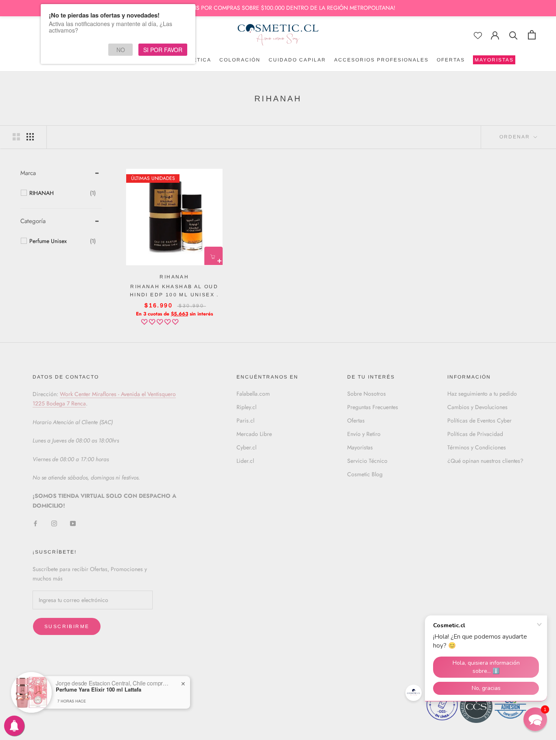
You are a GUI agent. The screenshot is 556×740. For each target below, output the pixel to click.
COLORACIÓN (239, 60)
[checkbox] (62, 193)
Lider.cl (245, 461)
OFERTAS (451, 60)
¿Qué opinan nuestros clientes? (485, 461)
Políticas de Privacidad (475, 434)
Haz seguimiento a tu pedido (482, 394)
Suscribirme (66, 626)
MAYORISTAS (493, 60)
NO (120, 50)
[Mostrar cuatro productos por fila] (30, 136)
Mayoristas (360, 447)
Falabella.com (253, 394)
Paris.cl (245, 420)
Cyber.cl (246, 447)
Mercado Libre (254, 434)
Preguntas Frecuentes (372, 407)
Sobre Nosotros (366, 394)
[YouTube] (73, 523)
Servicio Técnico (367, 461)
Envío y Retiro (364, 434)
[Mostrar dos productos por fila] (16, 136)
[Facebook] (35, 523)
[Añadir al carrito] (213, 256)
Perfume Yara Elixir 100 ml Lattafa (98, 689)
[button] (160, 322)
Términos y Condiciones (476, 447)
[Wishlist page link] (478, 35)
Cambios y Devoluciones (477, 407)
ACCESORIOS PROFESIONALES (381, 60)
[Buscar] (513, 35)
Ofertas (356, 420)
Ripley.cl (246, 407)
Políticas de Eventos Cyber (479, 420)
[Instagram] (54, 523)
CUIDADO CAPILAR (297, 60)
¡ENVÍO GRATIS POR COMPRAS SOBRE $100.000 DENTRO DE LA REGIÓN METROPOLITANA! (278, 8)
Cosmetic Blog (365, 474)
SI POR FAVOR (162, 50)
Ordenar (515, 137)
